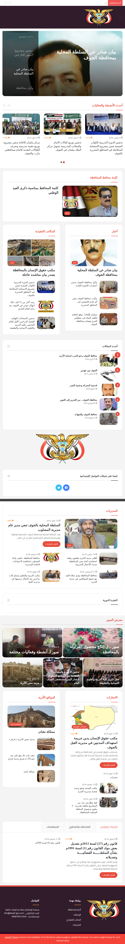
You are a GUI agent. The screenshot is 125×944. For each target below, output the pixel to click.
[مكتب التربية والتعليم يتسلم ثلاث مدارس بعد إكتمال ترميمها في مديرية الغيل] (51, 576)
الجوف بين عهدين (89, 370)
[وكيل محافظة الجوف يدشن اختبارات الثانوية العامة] (109, 287)
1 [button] (64, 162)
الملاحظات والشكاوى (79, 826)
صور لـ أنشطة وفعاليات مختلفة (34, 652)
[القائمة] (121, 18)
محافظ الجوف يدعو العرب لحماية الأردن (78, 356)
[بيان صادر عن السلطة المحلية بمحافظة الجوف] (62, 63)
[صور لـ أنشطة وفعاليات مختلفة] (32, 642)
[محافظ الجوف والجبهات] (109, 419)
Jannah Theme (11, 937)
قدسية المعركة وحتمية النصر (83, 385)
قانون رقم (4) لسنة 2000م (47, 843)
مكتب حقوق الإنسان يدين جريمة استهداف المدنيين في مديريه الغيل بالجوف (94, 742)
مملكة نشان (46, 731)
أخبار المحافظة (74, 910)
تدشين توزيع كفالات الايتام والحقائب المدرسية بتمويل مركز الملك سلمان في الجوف (64, 146)
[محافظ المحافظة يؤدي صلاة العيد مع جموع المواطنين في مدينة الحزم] (108, 574)
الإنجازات (77, 915)
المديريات (77, 925)
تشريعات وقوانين (109, 826)
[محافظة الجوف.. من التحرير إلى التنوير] (109, 404)
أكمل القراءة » (51, 544)
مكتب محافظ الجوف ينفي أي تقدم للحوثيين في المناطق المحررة (84, 301)
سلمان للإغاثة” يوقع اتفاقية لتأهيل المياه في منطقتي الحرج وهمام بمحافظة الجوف (64, 2)
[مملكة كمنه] (46, 776)
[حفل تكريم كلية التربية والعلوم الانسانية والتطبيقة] (103, 672)
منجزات (114, 777)
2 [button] (61, 162)
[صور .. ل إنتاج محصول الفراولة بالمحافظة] (93, 642)
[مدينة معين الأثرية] (22, 672)
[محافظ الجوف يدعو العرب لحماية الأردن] (109, 360)
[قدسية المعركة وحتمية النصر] (109, 390)
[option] (62, 63)
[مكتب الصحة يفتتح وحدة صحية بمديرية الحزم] (109, 788)
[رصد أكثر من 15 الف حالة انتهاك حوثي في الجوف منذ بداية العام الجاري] (46, 307)
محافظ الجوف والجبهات (86, 414)
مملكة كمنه (29, 771)
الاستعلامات (53, 826)
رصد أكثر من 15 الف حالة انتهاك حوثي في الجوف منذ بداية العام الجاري (22, 305)
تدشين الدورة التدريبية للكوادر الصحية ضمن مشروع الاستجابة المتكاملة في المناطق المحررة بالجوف (22, 288)
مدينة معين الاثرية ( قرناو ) (22, 739)
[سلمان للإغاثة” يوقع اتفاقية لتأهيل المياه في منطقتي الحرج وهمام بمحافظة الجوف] (109, 319)
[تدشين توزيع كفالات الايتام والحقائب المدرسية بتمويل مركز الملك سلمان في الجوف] (62, 124)
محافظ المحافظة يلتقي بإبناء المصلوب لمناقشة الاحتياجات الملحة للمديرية (26, 561)
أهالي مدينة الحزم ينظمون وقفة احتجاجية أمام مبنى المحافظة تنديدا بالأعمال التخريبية (82, 561)
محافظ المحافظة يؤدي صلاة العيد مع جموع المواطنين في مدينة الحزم (81, 578)
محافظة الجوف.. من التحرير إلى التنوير (78, 400)
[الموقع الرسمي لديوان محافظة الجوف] (98, 17)
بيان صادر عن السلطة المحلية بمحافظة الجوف (86, 54)
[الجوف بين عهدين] (109, 375)
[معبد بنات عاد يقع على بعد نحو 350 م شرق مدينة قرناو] (46, 760)
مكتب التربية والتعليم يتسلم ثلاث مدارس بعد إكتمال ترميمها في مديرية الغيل (24, 578)
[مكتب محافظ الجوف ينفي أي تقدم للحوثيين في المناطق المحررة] (109, 303)
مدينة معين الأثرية (29, 683)
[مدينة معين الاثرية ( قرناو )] (46, 744)
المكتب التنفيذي (73, 920)
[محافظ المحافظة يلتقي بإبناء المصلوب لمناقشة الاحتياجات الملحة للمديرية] (51, 558)
